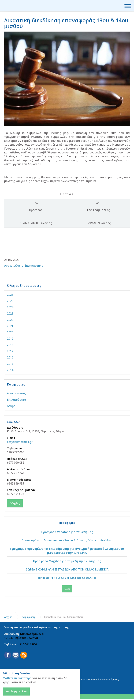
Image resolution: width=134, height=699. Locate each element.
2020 (10, 332)
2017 (10, 351)
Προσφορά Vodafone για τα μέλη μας (67, 532)
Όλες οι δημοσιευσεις (24, 286)
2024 (10, 307)
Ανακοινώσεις (13, 265)
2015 (10, 364)
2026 (10, 295)
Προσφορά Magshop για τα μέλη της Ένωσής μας (67, 561)
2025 (10, 301)
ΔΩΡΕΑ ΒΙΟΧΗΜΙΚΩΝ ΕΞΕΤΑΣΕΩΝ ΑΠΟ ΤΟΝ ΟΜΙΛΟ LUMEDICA (67, 569)
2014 (10, 370)
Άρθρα (11, 406)
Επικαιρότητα (33, 265)
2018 (10, 345)
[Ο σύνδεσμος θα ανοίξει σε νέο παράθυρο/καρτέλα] (7, 655)
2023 (10, 313)
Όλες (67, 588)
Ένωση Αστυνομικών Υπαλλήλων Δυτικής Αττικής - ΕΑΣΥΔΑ (16, 6)
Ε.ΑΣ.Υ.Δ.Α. (14, 422)
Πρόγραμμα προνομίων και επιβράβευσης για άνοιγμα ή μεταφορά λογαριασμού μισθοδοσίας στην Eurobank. (67, 550)
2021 (10, 326)
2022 (10, 320)
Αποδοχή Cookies (16, 691)
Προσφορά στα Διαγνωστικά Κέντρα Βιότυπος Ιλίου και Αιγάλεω (67, 540)
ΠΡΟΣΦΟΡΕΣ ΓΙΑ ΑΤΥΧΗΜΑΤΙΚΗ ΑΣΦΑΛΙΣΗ (67, 578)
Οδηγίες (15, 503)
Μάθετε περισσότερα (17, 678)
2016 (10, 357)
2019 (10, 339)
